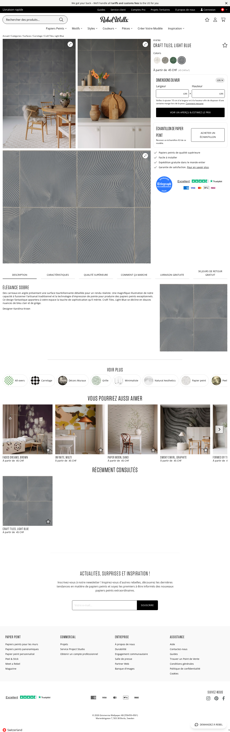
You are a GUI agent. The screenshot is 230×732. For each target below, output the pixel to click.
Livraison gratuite (172, 274)
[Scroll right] (219, 429)
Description (19, 274)
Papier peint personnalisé (20, 654)
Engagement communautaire (131, 654)
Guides (101, 9)
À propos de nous (185, 9)
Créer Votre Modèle (150, 28)
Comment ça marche (134, 274)
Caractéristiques (58, 274)
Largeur (171, 89)
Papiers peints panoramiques (22, 649)
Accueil (6, 36)
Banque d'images (125, 668)
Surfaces (27, 36)
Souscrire (147, 605)
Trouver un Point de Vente (184, 658)
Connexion (210, 9)
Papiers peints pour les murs (21, 644)
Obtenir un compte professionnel (79, 654)
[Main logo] (115, 20)
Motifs (76, 28)
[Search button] (61, 20)
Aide (172, 644)
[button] (222, 9)
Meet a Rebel (12, 663)
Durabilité (120, 649)
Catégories (16, 36)
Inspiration (175, 28)
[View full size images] (70, 44)
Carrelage (37, 36)
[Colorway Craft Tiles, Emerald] (173, 60)
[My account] (215, 20)
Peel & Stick (11, 658)
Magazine (10, 668)
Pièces (126, 28)
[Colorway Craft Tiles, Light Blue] (182, 60)
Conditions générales (182, 663)
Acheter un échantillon (208, 135)
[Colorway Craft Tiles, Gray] (165, 60)
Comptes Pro (138, 9)
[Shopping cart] (223, 20)
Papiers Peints (55, 28)
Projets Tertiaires (160, 9)
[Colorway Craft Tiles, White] (157, 60)
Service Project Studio (72, 649)
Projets (64, 644)
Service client (118, 9)
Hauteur (207, 89)
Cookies (174, 673)
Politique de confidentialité (185, 668)
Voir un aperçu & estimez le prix (190, 112)
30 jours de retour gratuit (210, 273)
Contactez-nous (178, 649)
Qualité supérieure (96, 274)
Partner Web (122, 663)
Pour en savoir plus (198, 167)
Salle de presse (123, 658)
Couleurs (108, 28)
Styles (91, 28)
